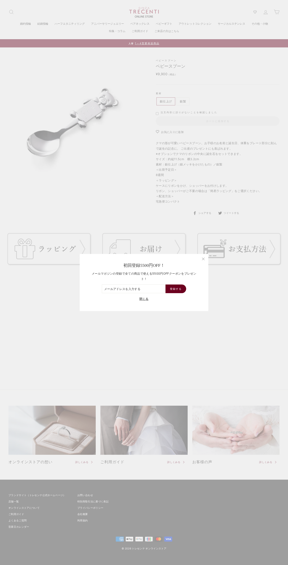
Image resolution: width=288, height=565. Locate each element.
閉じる (143, 299)
